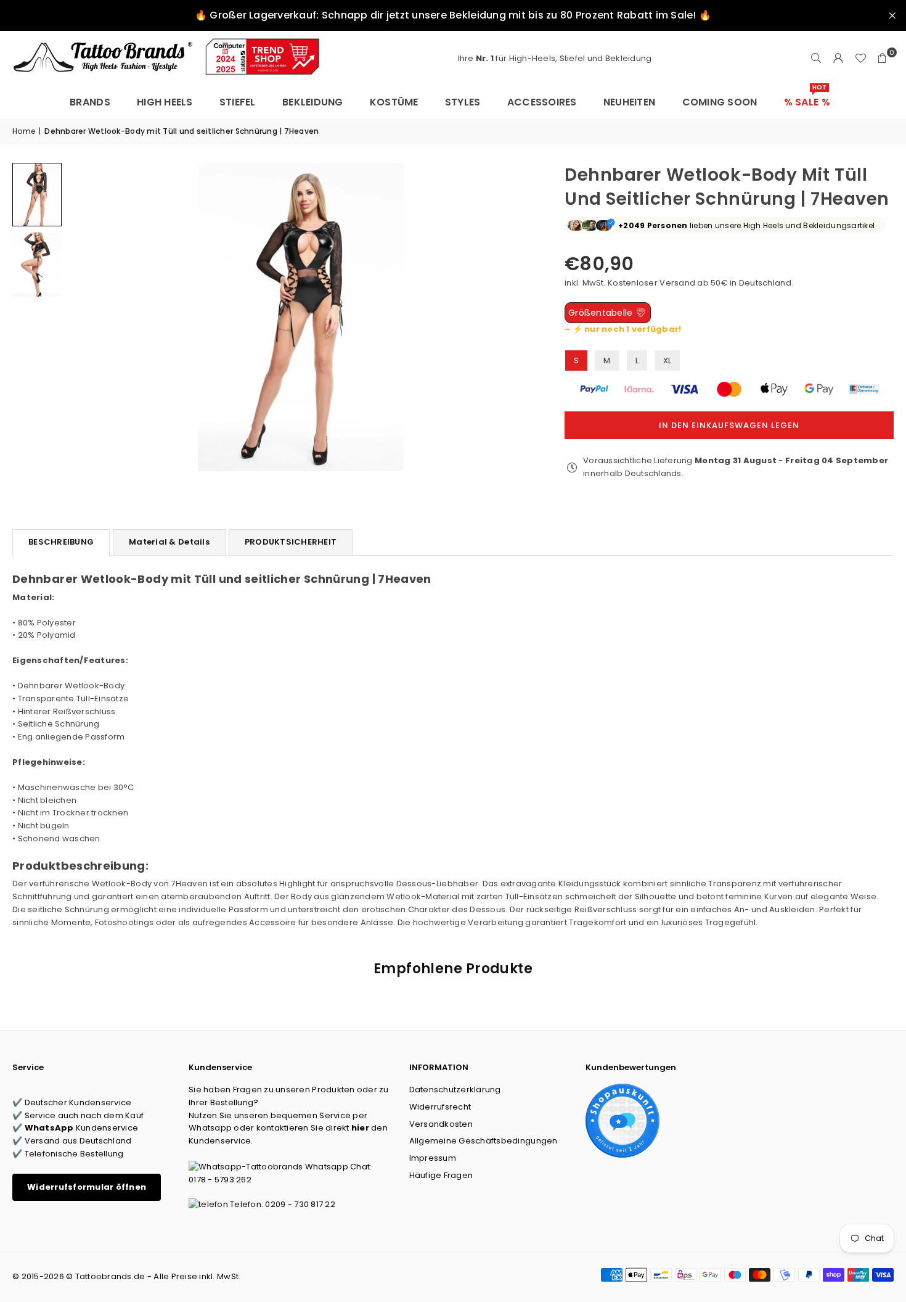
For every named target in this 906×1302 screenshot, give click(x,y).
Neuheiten (629, 102)
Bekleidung (312, 102)
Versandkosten (441, 1124)
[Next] (517, 317)
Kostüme (394, 102)
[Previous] (85, 317)
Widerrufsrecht (440, 1107)
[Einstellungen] (838, 58)
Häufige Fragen (441, 1175)
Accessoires (542, 102)
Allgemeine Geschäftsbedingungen (483, 1141)
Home (23, 131)
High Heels (165, 102)
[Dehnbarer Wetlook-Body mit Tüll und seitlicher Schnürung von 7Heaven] (37, 194)
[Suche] (816, 58)
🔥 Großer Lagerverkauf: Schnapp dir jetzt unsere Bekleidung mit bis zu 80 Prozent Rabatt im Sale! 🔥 (453, 15)
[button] (882, 58)
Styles (463, 102)
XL (667, 360)
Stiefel (237, 102)
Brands (90, 102)
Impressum (432, 1158)
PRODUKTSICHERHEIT (291, 542)
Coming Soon (719, 102)
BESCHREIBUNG (61, 542)
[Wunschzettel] (860, 58)
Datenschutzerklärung (455, 1089)
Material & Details (169, 542)
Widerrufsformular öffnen (86, 1187)
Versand (677, 283)
